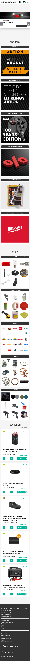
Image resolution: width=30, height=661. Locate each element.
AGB (2, 640)
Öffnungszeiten (5, 620)
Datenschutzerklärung (6, 641)
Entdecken (25, 427)
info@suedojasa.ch (6, 616)
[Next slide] (28, 24)
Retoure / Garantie (6, 638)
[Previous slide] (1, 24)
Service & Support (5, 633)
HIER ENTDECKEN (21, 26)
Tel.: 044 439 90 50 (6, 612)
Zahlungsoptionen (5, 635)
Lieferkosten (4, 637)
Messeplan (4, 623)
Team (2, 625)
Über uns (3, 626)
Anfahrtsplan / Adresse (7, 622)
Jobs (2, 628)
